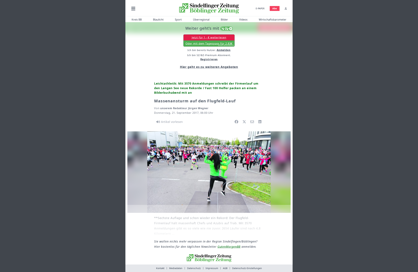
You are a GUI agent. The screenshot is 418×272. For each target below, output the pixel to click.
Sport (178, 19)
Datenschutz (194, 268)
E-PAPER (260, 8)
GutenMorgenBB (229, 247)
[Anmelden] (286, 8)
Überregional (201, 19)
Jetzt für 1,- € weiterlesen (209, 37)
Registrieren (209, 59)
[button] (150, 8)
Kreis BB (137, 19)
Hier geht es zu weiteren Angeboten (209, 67)
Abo (274, 8)
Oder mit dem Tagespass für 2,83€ (209, 44)
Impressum (212, 268)
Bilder (224, 19)
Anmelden (224, 50)
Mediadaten (175, 268)
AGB (225, 268)
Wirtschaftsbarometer (272, 19)
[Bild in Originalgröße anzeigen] (209, 172)
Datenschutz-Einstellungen (247, 268)
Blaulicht (158, 19)
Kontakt (160, 268)
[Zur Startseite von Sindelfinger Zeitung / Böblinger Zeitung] (209, 8)
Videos (243, 19)
